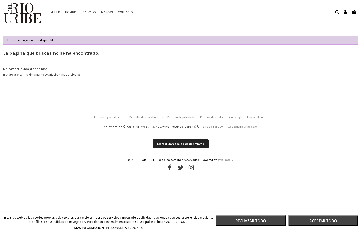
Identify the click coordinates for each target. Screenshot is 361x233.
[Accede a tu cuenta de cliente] (345, 12)
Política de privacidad (181, 117)
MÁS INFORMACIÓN (89, 227)
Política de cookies (212, 117)
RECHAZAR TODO (250, 220)
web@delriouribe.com (242, 126)
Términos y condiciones (110, 117)
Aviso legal (236, 117)
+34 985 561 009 (212, 126)
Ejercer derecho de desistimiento (180, 144)
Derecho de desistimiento (146, 117)
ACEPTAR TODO (323, 220)
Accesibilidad (255, 117)
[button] (89, 12)
